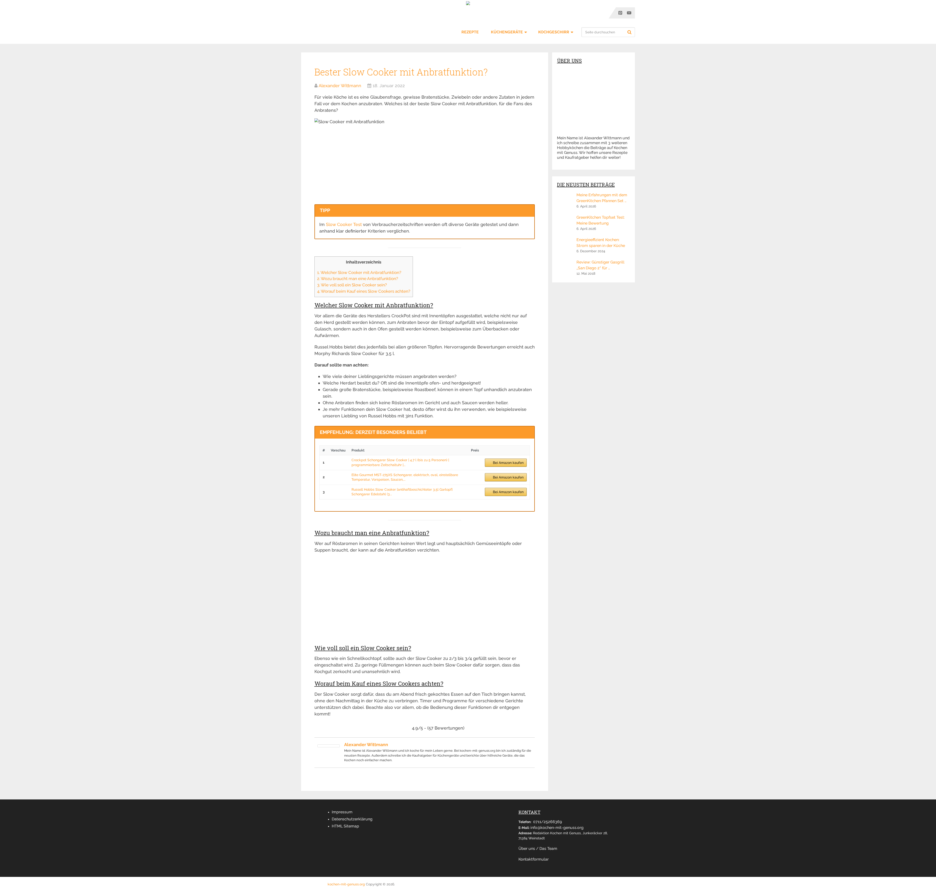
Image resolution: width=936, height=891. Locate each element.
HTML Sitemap (345, 826)
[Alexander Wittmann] (328, 745)
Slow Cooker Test (344, 224)
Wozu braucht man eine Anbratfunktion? (357, 278)
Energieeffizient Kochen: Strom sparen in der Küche (600, 242)
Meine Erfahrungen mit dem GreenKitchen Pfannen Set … (601, 198)
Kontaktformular (533, 859)
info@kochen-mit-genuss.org (557, 827)
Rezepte (470, 32)
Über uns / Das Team (537, 848)
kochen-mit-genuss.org (346, 884)
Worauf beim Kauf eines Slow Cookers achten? (363, 291)
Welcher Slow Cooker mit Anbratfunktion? (359, 272)
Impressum (342, 812)
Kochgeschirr (553, 32)
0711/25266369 (547, 821)
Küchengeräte (507, 32)
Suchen (630, 32)
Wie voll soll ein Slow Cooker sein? (352, 284)
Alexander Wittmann (340, 85)
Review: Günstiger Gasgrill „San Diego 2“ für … (600, 265)
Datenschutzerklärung (352, 819)
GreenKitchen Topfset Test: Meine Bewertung (600, 220)
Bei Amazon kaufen (508, 463)
